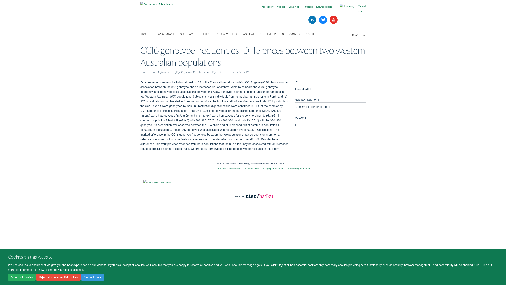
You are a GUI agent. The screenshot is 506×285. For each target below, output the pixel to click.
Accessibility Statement (299, 168)
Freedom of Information (228, 168)
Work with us (252, 34)
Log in (359, 11)
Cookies (281, 6)
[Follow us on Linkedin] (312, 20)
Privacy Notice (252, 168)
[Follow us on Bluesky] (323, 20)
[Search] (363, 34)
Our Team (186, 34)
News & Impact (164, 34)
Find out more (92, 277)
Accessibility (268, 6)
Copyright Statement (273, 168)
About (144, 34)
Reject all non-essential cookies (58, 277)
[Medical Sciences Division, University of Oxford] (175, 162)
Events (271, 34)
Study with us (227, 34)
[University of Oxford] (350, 6)
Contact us (294, 6)
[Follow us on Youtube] (334, 20)
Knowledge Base (324, 6)
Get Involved (291, 34)
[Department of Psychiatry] (156, 3)
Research (205, 34)
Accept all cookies (22, 277)
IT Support (308, 6)
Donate (311, 34)
